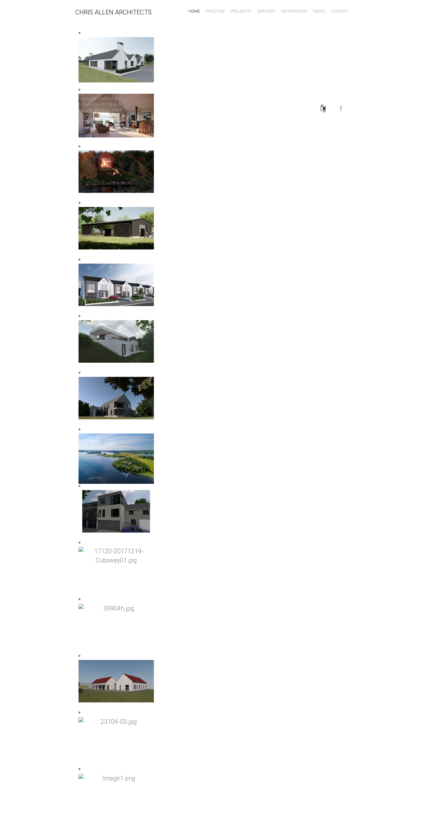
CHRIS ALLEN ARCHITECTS (113, 12)
